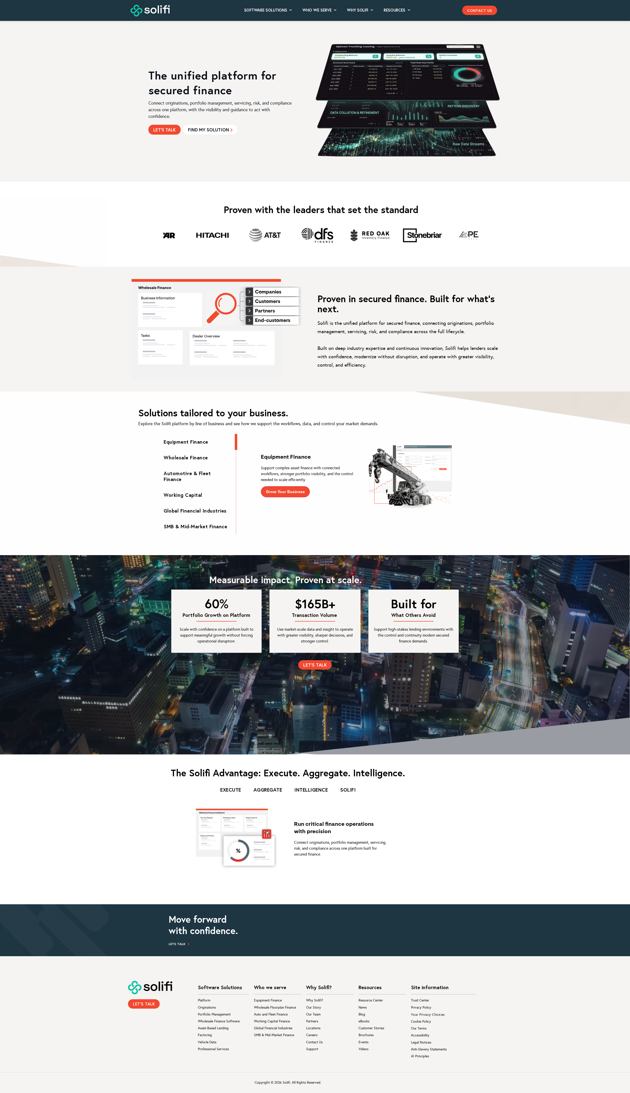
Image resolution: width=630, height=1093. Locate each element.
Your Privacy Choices (428, 1015)
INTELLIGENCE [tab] (311, 789)
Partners (312, 1021)
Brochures (366, 1035)
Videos (363, 1049)
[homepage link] (150, 987)
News (363, 1007)
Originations (207, 1007)
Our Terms (418, 1028)
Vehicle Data (207, 1042)
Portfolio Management (214, 1014)
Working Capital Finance (272, 1021)
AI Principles (420, 1056)
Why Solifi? (314, 1000)
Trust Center (420, 1000)
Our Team (313, 1014)
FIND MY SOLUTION (208, 130)
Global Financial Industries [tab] (195, 510)
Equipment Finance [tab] (186, 441)
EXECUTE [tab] (230, 789)
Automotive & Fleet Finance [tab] (187, 476)
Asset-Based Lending (213, 1028)
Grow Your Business (285, 491)
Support (312, 1049)
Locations (313, 1028)
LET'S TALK (164, 130)
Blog (362, 1014)
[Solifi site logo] (150, 11)
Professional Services (213, 1049)
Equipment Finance (268, 1000)
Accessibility (420, 1035)
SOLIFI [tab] (348, 789)
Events (363, 1042)
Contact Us (314, 1042)
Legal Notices (421, 1042)
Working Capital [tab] (183, 495)
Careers (311, 1035)
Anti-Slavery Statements (429, 1049)
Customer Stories (371, 1028)
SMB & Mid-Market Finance (274, 1035)
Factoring (205, 1035)
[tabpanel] (359, 476)
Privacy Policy (421, 1007)
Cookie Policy (421, 1021)
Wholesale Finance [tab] (186, 457)
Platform (204, 1000)
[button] (479, 10)
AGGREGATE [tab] (267, 789)
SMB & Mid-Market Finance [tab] (195, 526)
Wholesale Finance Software (219, 1021)
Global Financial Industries (273, 1028)
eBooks (364, 1021)
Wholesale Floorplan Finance (275, 1007)
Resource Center (371, 1000)
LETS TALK (177, 944)
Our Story (313, 1007)
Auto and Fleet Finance (271, 1014)
